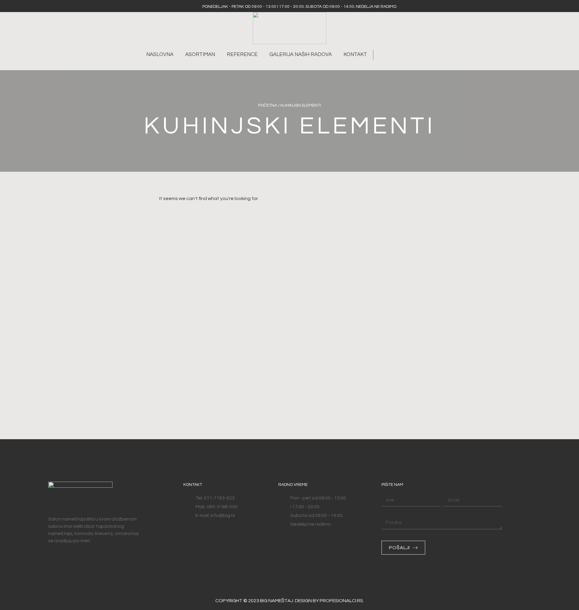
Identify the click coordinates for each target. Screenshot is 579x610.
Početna (267, 105)
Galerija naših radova (300, 54)
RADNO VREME (293, 485)
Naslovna (159, 54)
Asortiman (200, 54)
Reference (242, 54)
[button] (381, 55)
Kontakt (355, 54)
